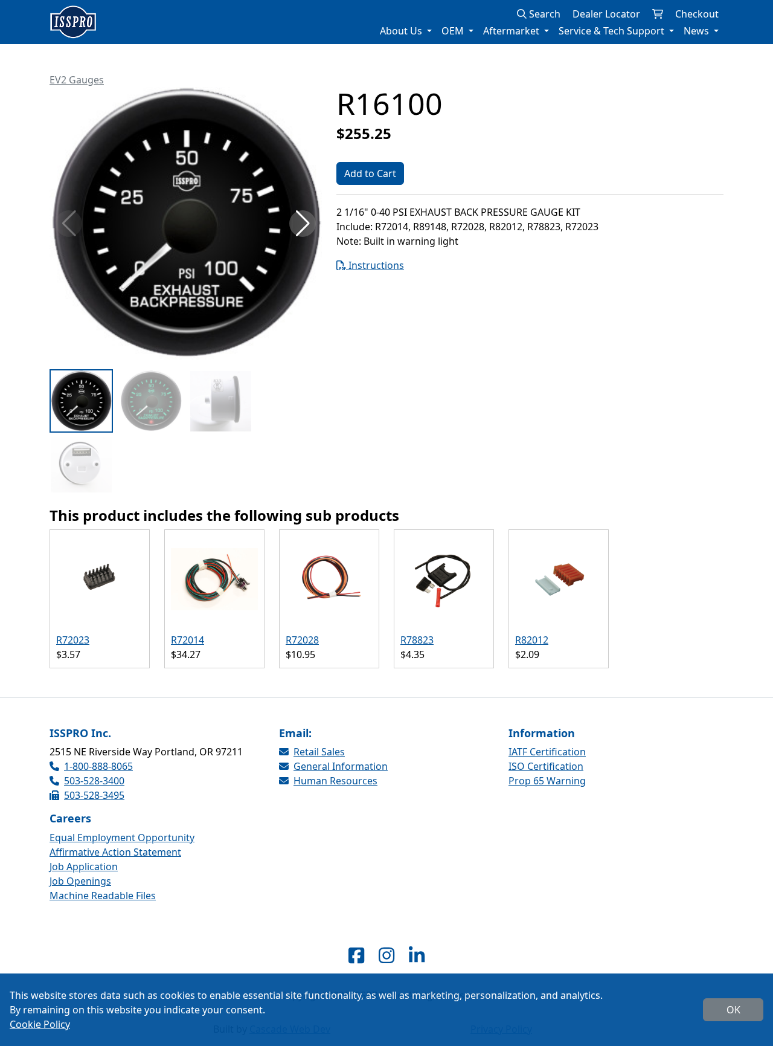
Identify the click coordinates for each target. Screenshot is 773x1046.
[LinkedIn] (417, 955)
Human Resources (335, 780)
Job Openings (80, 881)
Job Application (84, 866)
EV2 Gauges (77, 79)
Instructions (375, 265)
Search (543, 14)
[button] (302, 223)
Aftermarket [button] (512, 30)
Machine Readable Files (103, 895)
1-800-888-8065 (98, 766)
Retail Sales (319, 751)
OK (733, 1009)
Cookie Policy (40, 1024)
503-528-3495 (94, 795)
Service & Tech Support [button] (613, 30)
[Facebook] (356, 955)
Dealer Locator (606, 14)
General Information (340, 766)
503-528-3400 (94, 780)
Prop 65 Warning (547, 780)
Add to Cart (370, 173)
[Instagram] (386, 955)
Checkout (697, 14)
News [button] (697, 30)
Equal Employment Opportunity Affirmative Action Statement (122, 845)
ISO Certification (545, 766)
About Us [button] (402, 30)
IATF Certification (547, 751)
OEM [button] (453, 30)
